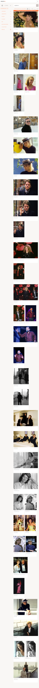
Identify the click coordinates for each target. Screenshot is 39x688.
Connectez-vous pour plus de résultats (26, 10)
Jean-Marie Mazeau (3, 8)
